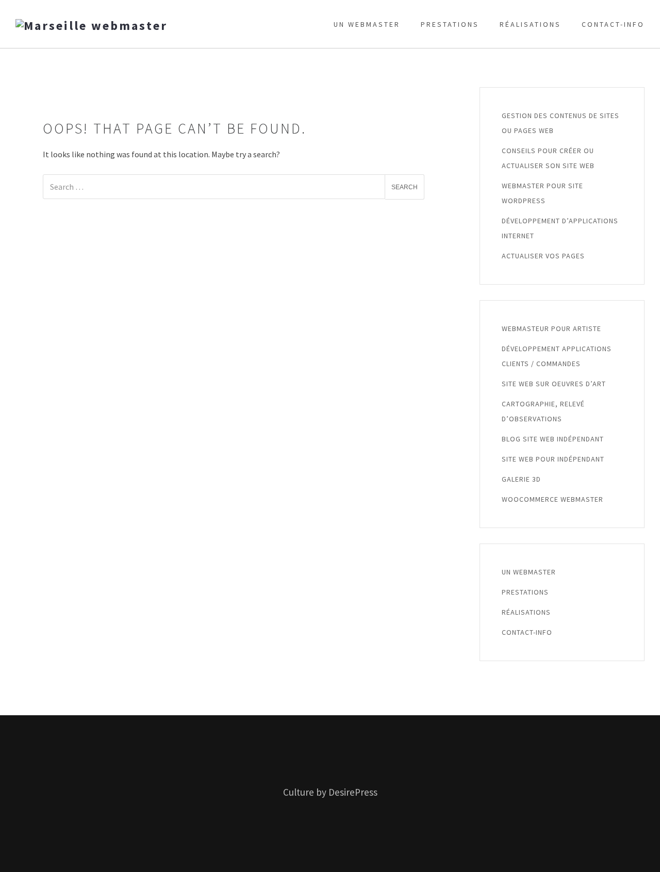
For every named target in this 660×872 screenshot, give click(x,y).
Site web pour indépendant (553, 459)
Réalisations (530, 24)
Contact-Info (613, 24)
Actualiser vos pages (543, 255)
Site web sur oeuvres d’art (554, 383)
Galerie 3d (521, 479)
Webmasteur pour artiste (551, 328)
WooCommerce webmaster (552, 499)
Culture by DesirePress (330, 792)
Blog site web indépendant (553, 438)
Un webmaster (367, 24)
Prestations (450, 24)
